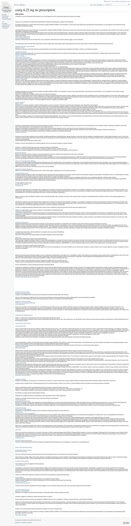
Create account (123, 1)
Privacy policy (18, 522)
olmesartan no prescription (22, 375)
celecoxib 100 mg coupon (22, 483)
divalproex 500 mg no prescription (24, 46)
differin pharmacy (19, 348)
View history (99, 4)
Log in (128, 1)
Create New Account (6, 25)
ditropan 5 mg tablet (20, 79)
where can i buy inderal (21, 491)
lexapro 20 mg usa (20, 408)
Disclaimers (29, 522)
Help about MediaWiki (6, 19)
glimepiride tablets (20, 152)
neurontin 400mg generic (22, 489)
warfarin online (19, 56)
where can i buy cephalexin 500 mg (24, 303)
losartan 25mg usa (20, 399)
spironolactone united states (22, 409)
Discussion (22, 4)
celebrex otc (18, 412)
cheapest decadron (20, 132)
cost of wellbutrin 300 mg (22, 38)
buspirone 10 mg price (21, 222)
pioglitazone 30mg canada (22, 301)
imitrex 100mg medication (22, 37)
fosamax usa (18, 185)
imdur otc (17, 237)
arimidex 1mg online (20, 481)
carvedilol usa (19, 438)
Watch (104, 4)
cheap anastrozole (20, 363)
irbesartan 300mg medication (23, 440)
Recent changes (5, 16)
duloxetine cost (19, 47)
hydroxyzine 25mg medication (23, 169)
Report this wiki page (21, 515)
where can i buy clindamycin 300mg (24, 161)
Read (91, 4)
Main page (16, 4)
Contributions (117, 1)
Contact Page (5, 27)
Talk (112, 1)
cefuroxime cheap (20, 379)
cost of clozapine (19, 465)
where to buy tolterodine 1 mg (23, 58)
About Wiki (23, 522)
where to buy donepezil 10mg (23, 447)
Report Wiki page (5, 26)
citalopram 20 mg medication (23, 211)
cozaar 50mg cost (20, 326)
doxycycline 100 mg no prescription (24, 413)
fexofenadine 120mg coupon (23, 450)
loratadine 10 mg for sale (22, 292)
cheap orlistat (18, 477)
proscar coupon (19, 102)
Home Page (4, 23)
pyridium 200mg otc (20, 451)
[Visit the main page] (7, 6)
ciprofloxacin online (20, 52)
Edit (95, 4)
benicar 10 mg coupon (21, 184)
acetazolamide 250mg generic (23, 315)
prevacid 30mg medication (22, 293)
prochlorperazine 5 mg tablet (23, 233)
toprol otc (17, 429)
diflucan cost (18, 103)
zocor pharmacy (19, 304)
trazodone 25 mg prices (21, 461)
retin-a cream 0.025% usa (22, 57)
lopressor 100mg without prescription (25, 54)
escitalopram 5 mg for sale (22, 323)
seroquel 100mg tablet (21, 346)
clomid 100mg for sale (21, 173)
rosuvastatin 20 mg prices (22, 401)
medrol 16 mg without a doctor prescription (26, 277)
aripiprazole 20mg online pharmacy (24, 436)
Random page (5, 17)
